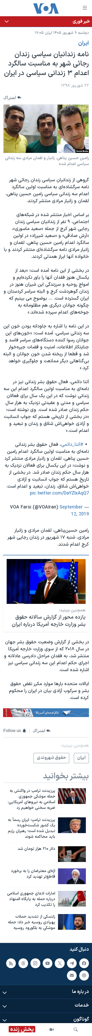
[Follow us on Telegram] (72, 963)
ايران (83, 43)
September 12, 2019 (74, 511)
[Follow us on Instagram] (35, 963)
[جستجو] (75, 1029)
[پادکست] (84, 975)
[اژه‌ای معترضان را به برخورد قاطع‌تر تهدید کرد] (72, 876)
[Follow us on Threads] (23, 963)
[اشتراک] (72, 975)
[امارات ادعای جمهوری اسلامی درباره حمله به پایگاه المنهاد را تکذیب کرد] (72, 899)
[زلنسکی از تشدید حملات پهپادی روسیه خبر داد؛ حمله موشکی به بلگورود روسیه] (72, 922)
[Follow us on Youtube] (47, 963)
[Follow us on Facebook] (84, 963)
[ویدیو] (51, 1029)
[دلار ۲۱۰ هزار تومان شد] (72, 854)
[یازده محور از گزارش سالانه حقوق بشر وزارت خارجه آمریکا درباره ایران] (46, 581)
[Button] (12, 97)
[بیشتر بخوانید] (46, 21)
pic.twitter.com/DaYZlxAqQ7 (59, 493)
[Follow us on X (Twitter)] (59, 963)
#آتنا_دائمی (72, 444)
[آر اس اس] (11, 963)
